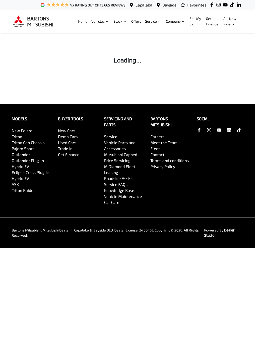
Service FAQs (116, 184)
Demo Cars (68, 136)
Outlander (21, 154)
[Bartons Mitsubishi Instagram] (219, 4)
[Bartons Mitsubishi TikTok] (240, 130)
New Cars (66, 130)
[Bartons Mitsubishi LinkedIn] (240, 4)
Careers (157, 136)
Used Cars (67, 142)
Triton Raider (23, 190)
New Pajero (22, 130)
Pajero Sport (23, 148)
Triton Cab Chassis (28, 142)
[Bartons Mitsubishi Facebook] (212, 4)
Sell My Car (195, 21)
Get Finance (212, 21)
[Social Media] (233, 4)
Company (173, 21)
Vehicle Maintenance (123, 196)
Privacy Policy (162, 166)
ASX (15, 184)
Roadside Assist (118, 178)
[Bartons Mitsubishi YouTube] (226, 4)
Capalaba (143, 4)
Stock (118, 21)
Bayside (169, 4)
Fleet (155, 148)
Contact (157, 154)
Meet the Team (164, 142)
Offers (136, 21)
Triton (17, 136)
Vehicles (98, 21)
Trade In (65, 148)
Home (82, 21)
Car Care (111, 202)
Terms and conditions (169, 160)
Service (151, 21)
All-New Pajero (230, 21)
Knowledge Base (119, 190)
